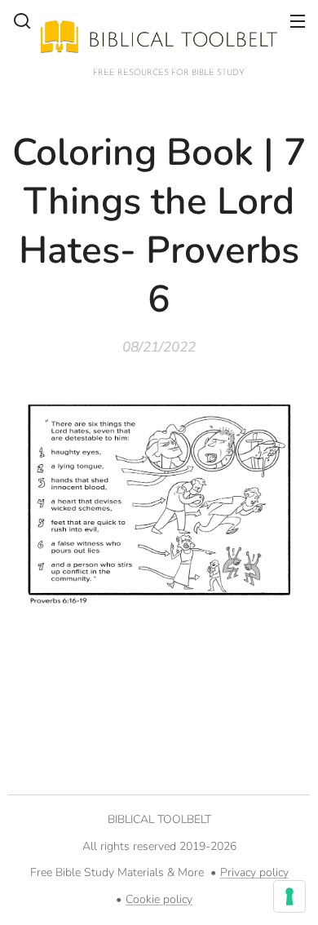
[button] (22, 20)
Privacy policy (254, 872)
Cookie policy (159, 899)
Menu (297, 20)
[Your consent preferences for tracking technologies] (289, 896)
